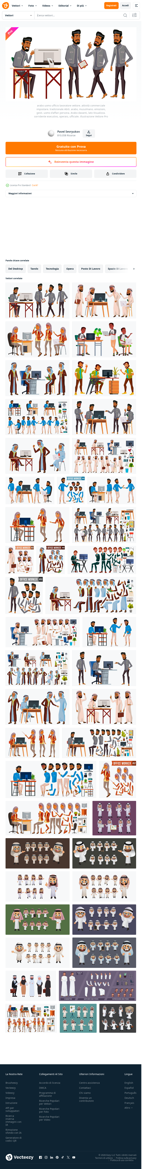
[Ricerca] (125, 15)
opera (70, 267)
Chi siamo (85, 1091)
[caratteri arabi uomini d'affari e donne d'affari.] (31, 984)
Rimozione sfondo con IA (13, 1130)
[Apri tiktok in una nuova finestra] (62, 1155)
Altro (124, 1106)
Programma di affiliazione (47, 1093)
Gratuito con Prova (71, 148)
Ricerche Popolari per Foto (49, 1109)
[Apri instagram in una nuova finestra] (46, 1155)
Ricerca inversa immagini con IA (13, 1119)
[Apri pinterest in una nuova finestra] (57, 1155)
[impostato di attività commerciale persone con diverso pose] (114, 817)
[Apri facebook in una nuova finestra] (40, 1155)
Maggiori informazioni (20, 192)
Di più (80, 5)
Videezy (10, 1091)
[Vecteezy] (5, 5)
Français (127, 1101)
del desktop (15, 267)
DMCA (42, 1086)
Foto (31, 5)
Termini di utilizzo (101, 1156)
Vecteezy (11, 1086)
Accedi (125, 5)
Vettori (16, 5)
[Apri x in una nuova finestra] (68, 1155)
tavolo (34, 267)
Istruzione (11, 1101)
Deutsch (126, 1096)
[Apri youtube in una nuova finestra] (73, 1155)
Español (126, 1086)
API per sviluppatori (12, 1108)
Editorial (64, 5)
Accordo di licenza (49, 1081)
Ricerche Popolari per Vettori (49, 1101)
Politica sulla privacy (123, 1156)
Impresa (10, 1096)
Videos (46, 5)
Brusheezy (12, 1081)
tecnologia (52, 267)
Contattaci (85, 1086)
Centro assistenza (89, 1081)
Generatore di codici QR (14, 1137)
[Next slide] (128, 267)
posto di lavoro (90, 267)
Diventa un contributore (86, 1098)
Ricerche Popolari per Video (49, 1117)
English (126, 1081)
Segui (89, 135)
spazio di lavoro (118, 267)
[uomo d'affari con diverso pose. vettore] (38, 852)
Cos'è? (35, 185)
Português (128, 1091)
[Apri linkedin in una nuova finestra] (51, 1155)
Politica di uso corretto (119, 1158)
